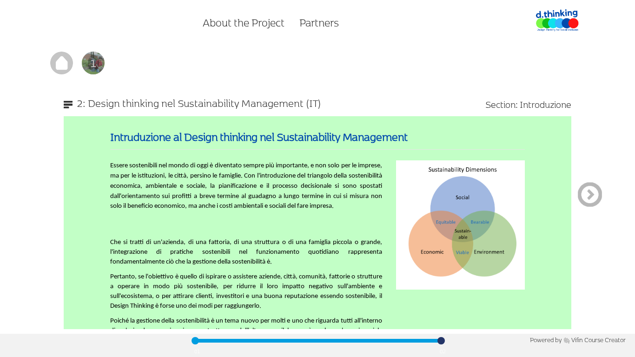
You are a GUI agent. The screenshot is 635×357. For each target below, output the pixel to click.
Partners (319, 22)
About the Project (243, 22)
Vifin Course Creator (598, 340)
